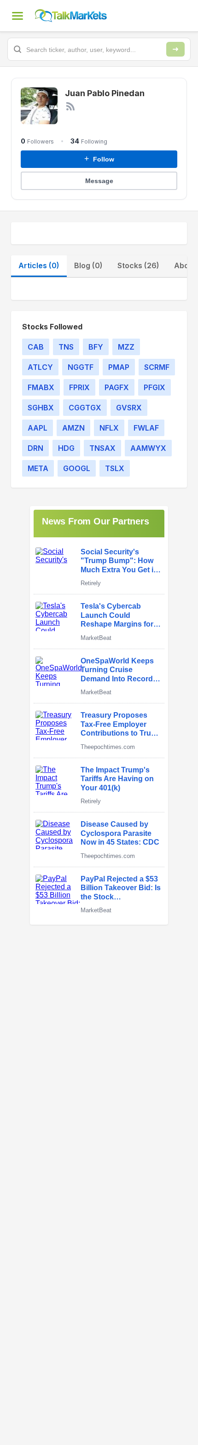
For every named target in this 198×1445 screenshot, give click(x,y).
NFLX (109, 427)
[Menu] (17, 16)
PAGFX (117, 387)
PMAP (118, 367)
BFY (95, 346)
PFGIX (154, 387)
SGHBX (41, 407)
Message (99, 180)
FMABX (41, 387)
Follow (99, 158)
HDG (66, 448)
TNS (66, 346)
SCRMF (156, 367)
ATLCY (40, 367)
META (38, 468)
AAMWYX (148, 448)
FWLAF (146, 427)
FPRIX (79, 387)
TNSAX (102, 448)
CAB (36, 346)
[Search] (175, 49)
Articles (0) (38, 265)
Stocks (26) (138, 265)
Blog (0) (88, 265)
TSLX (114, 468)
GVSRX (129, 407)
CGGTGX (85, 407)
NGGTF (80, 367)
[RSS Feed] (70, 106)
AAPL (37, 427)
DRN (35, 448)
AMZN (73, 427)
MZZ (126, 346)
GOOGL (76, 468)
